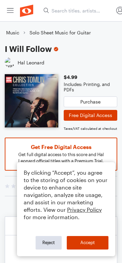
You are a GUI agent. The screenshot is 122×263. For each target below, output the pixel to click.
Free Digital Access (90, 115)
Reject (48, 242)
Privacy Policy (84, 209)
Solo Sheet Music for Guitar (60, 32)
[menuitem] (10, 10)
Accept (87, 242)
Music (12, 32)
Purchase (90, 102)
